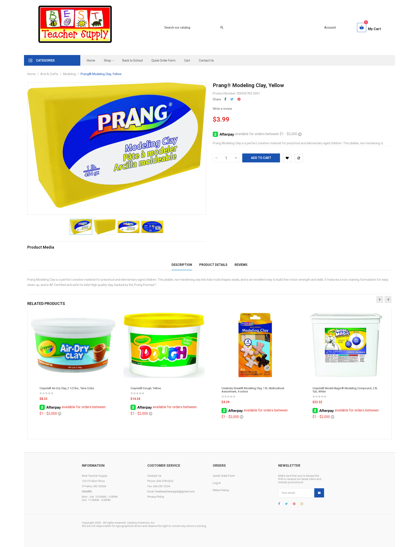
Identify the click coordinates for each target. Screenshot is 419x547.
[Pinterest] (294, 504)
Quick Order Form (224, 475)
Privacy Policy (155, 496)
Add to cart (261, 158)
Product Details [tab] (213, 265)
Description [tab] (182, 265)
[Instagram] (302, 504)
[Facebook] (279, 504)
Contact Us (154, 475)
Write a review (222, 108)
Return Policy (221, 490)
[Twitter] (286, 504)
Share (225, 99)
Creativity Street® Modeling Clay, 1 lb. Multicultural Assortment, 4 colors (253, 390)
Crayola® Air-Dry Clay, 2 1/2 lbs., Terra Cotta (66, 388)
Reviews (241, 265)
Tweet (232, 99)
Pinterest (238, 99)
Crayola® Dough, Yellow (146, 388)
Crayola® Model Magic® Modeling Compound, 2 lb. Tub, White (345, 390)
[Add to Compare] (298, 158)
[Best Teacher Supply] (75, 27)
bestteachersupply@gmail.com (175, 491)
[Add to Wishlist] (287, 158)
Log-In (217, 483)
